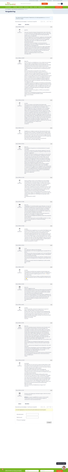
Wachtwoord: (19, 417)
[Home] (10, 3)
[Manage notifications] (3, 469)
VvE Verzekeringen (49, 0)
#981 (51, 143)
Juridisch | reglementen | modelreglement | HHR (17, 9)
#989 (51, 267)
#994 (51, 360)
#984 (51, 201)
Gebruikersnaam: (20, 414)
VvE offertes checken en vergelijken (33, 0)
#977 (51, 58)
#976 (51, 26)
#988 (51, 245)
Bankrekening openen (43, 0)
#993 (51, 322)
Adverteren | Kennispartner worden (57, 0)
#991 (51, 304)
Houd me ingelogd (21, 420)
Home (6, 9)
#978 (51, 100)
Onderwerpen (9, 9)
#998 (51, 390)
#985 (51, 225)
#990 (51, 284)
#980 (51, 127)
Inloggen (59, 3)
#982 (51, 177)
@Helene (26, 397)
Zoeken (44, 3)
